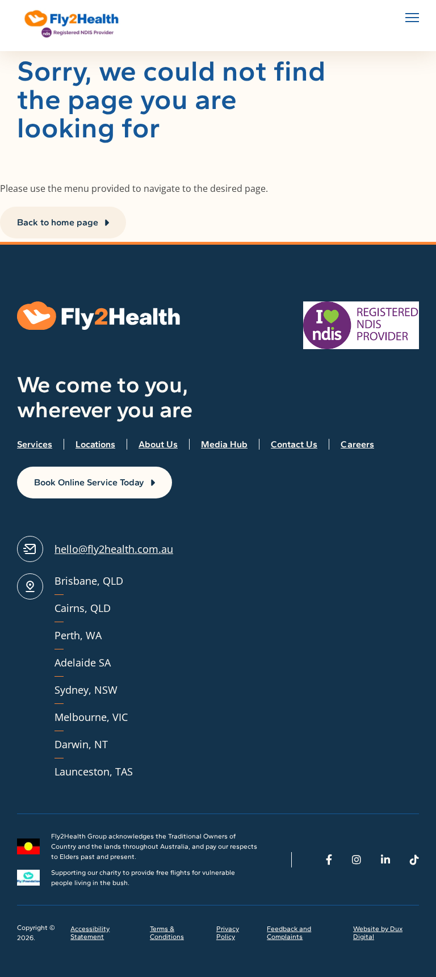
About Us (158, 444)
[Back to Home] (74, 24)
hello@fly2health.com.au (113, 549)
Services (34, 444)
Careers (357, 444)
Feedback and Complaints (289, 933)
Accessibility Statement (90, 933)
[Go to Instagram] (356, 859)
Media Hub (224, 444)
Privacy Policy (227, 933)
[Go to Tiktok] (414, 859)
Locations (95, 444)
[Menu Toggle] (412, 17)
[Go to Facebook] (329, 859)
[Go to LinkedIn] (385, 859)
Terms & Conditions (167, 933)
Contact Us (294, 444)
